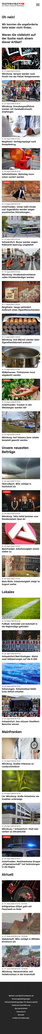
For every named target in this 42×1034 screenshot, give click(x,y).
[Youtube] (27, 988)
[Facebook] (14, 988)
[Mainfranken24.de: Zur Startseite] (13, 4)
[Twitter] (21, 988)
